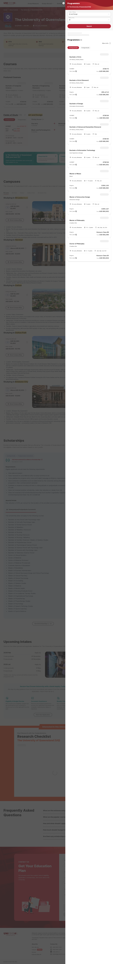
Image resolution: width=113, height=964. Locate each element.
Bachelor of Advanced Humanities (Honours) (85, 127)
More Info (105, 43)
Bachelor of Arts (75, 57)
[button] (56, 482)
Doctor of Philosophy (77, 244)
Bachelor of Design (76, 104)
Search (89, 26)
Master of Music (75, 174)
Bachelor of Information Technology (82, 150)
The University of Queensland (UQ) (80, 7)
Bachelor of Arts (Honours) (79, 80)
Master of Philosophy (77, 220)
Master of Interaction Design (80, 197)
